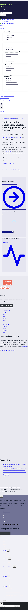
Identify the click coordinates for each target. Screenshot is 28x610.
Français (2, 28)
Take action (7, 282)
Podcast (8, 89)
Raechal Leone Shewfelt (8, 137)
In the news (5, 326)
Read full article (8, 163)
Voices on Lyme (20, 118)
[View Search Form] (1, 104)
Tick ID (7, 39)
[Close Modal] (2, 214)
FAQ (4, 332)
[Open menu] (1, 107)
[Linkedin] (9, 288)
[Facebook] (1, 288)
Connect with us (6, 310)
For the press (6, 324)
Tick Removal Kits (6, 4)
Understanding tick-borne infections (15, 45)
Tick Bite (8, 33)
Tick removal (9, 37)
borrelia (4, 169)
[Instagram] (5, 288)
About (4, 312)
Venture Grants (10, 87)
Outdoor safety (10, 68)
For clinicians (9, 49)
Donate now (7, 281)
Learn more (24, 346)
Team (4, 314)
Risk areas (8, 70)
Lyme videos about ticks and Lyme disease (14, 595)
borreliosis (8, 169)
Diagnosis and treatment (12, 54)
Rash (7, 58)
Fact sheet (5, 328)
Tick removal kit (10, 35)
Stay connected (6, 305)
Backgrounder (6, 330)
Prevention (8, 66)
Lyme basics (9, 44)
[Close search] (1, 603)
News (5, 9)
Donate (2, 6)
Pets (7, 73)
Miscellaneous (13, 118)
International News (5, 118)
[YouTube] (7, 288)
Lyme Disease (21, 169)
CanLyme (5, 539)
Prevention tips (9, 72)
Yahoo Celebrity (18, 137)
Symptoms (8, 56)
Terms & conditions (4, 487)
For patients (9, 47)
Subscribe (5, 548)
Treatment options (10, 61)
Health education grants (12, 84)
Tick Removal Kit (9, 552)
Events (4, 318)
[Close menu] (0, 536)
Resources (8, 78)
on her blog (8, 151)
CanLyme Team (6, 134)
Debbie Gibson (14, 169)
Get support (9, 80)
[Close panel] (1, 496)
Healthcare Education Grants (11, 590)
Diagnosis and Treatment (8, 566)
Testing (7, 59)
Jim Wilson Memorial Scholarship (14, 86)
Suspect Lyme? (9, 597)
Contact (4, 320)
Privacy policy (12, 487)
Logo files (17, 487)
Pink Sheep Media (11, 491)
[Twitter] (3, 288)
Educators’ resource (11, 82)
